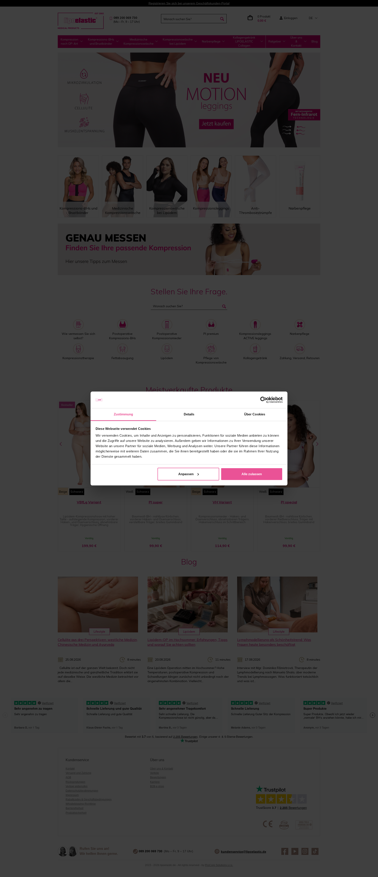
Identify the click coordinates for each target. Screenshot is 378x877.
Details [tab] (189, 414)
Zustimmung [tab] (123, 414)
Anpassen (186, 474)
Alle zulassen (252, 474)
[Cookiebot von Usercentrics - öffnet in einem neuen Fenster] (263, 400)
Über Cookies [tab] (254, 414)
